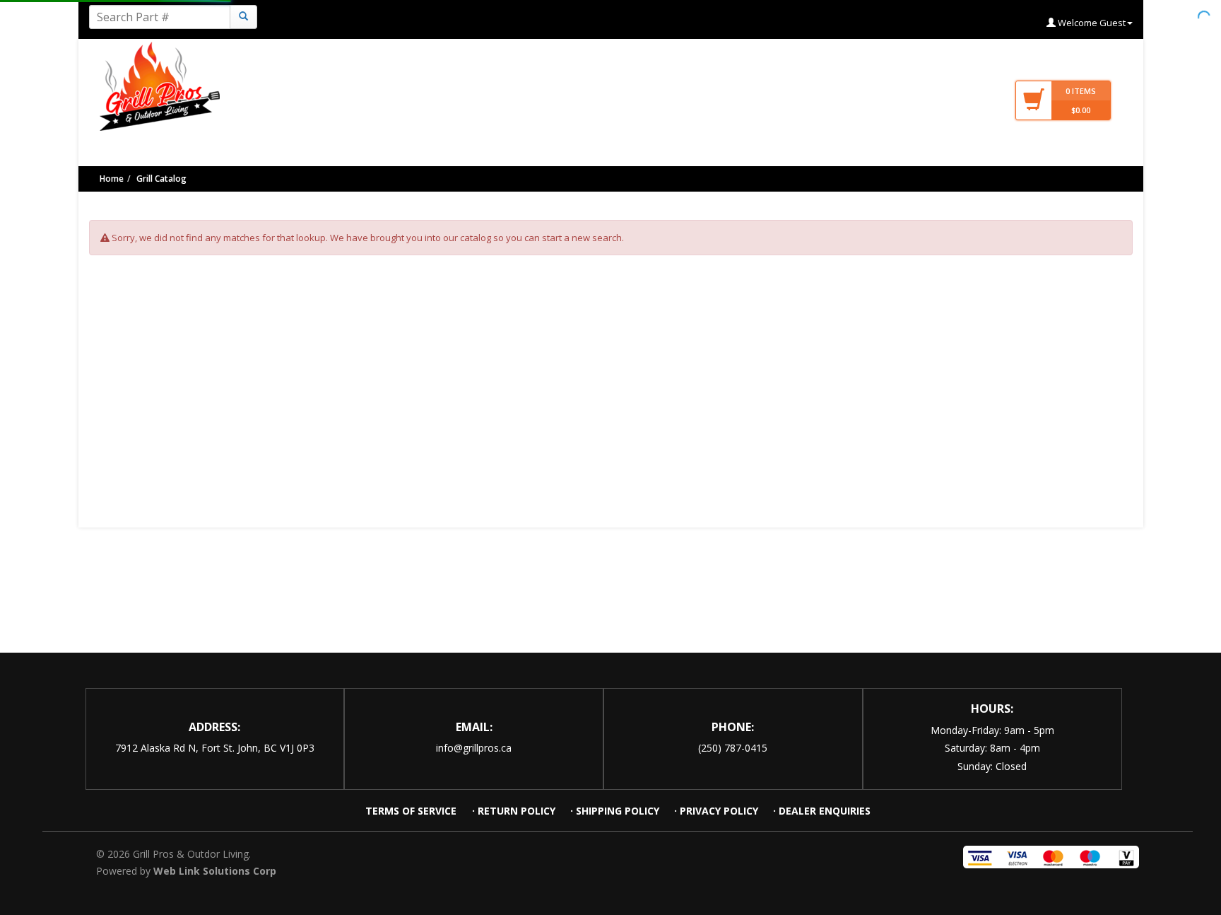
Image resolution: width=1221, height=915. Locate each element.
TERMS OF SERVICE (412, 810)
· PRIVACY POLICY (716, 810)
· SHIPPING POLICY (614, 810)
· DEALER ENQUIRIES (822, 810)
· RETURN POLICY (513, 810)
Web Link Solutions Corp (214, 871)
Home (112, 179)
